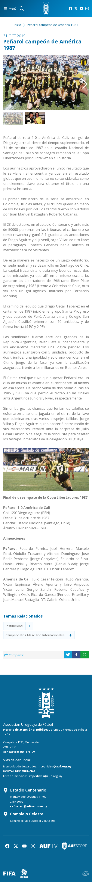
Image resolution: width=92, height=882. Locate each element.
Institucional (14, 626)
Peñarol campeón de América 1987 (52, 25)
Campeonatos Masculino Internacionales (35, 635)
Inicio (17, 25)
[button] (83, 80)
